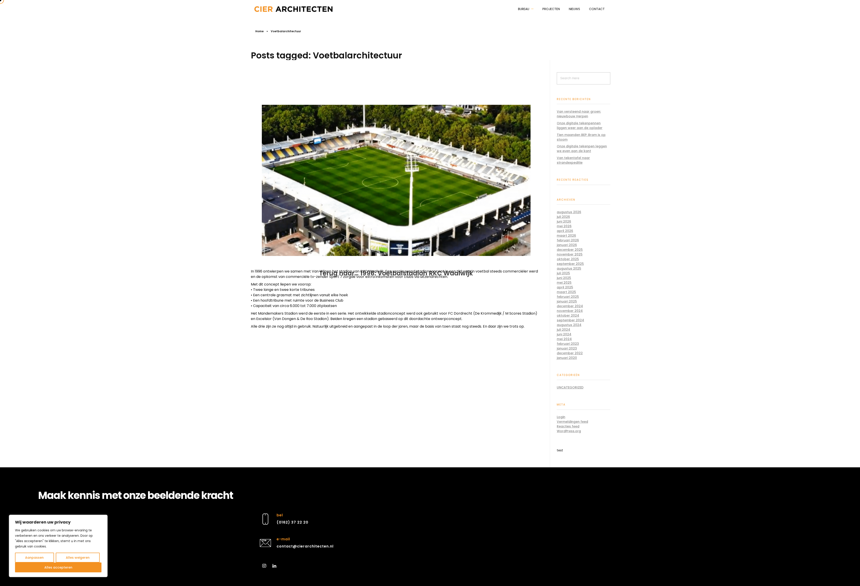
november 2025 (570, 254)
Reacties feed (568, 426)
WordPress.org (569, 431)
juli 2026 (563, 217)
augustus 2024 (569, 325)
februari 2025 (568, 296)
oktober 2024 (568, 315)
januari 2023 (567, 348)
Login (561, 417)
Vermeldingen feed (572, 421)
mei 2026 (564, 226)
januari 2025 (567, 301)
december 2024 (570, 306)
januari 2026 (567, 245)
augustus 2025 (569, 268)
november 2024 (570, 311)
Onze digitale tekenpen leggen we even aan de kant (582, 148)
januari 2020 (567, 358)
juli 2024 (563, 329)
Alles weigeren (78, 557)
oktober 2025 (568, 259)
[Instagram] (264, 565)
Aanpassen (34, 557)
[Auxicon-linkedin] (274, 565)
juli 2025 (563, 273)
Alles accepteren (58, 567)
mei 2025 (564, 282)
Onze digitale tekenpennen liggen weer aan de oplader (579, 125)
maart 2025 (566, 292)
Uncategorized (570, 387)
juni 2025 (564, 278)
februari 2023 (568, 343)
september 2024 (570, 320)
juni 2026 (564, 221)
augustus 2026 (569, 212)
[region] (58, 546)
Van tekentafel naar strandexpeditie (573, 160)
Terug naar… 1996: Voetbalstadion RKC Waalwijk (396, 273)
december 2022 (570, 353)
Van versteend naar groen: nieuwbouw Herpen (579, 113)
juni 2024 (564, 334)
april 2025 (565, 287)
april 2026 (565, 231)
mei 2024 (564, 339)
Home (259, 31)
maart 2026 (566, 235)
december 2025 (570, 249)
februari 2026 (568, 240)
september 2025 (570, 264)
